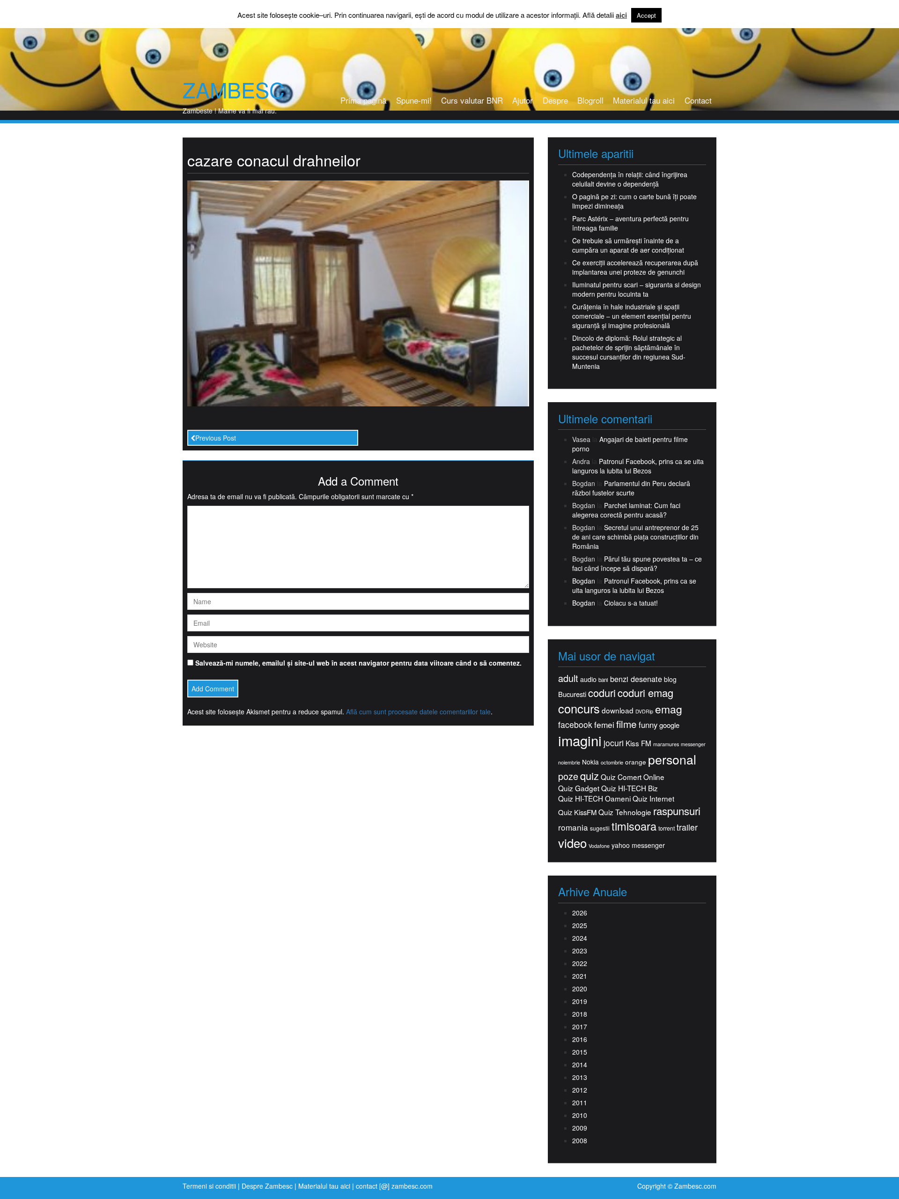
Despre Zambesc (267, 1186)
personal (672, 759)
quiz (589, 775)
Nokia (590, 761)
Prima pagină (363, 100)
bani (603, 679)
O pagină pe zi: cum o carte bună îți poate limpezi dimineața (634, 201)
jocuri (614, 743)
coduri (602, 692)
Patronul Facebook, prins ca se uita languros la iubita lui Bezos (638, 466)
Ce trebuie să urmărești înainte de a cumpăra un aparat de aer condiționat (628, 245)
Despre (555, 100)
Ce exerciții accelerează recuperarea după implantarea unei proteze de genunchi (635, 267)
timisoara (634, 826)
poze (568, 776)
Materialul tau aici (644, 100)
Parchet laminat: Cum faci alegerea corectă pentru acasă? (626, 510)
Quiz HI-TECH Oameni (594, 798)
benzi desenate (636, 679)
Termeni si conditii (209, 1186)
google (669, 725)
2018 (579, 1014)
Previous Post (215, 437)
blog (670, 679)
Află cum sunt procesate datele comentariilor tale (418, 711)
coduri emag (645, 692)
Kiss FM (638, 743)
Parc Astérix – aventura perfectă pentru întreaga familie (630, 223)
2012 (579, 1089)
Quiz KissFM (577, 812)
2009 (579, 1127)
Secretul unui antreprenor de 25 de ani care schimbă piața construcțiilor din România (635, 537)
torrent (666, 828)
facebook (575, 724)
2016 (579, 1039)
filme (626, 724)
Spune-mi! (414, 100)
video (572, 842)
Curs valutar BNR (472, 100)
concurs (579, 708)
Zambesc (233, 89)
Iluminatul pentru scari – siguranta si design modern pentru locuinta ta (636, 289)
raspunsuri (676, 810)
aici (621, 15)
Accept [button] (646, 15)
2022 (579, 963)
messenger (693, 744)
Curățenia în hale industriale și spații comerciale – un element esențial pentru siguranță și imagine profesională (631, 316)
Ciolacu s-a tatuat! (631, 602)
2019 (579, 1001)
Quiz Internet (653, 798)
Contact (698, 100)
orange (635, 761)
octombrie (612, 762)
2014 (579, 1064)
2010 (579, 1115)
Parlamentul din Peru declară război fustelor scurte (631, 488)
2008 (579, 1140)
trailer (687, 827)
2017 (579, 1026)
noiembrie (569, 762)
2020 (579, 988)
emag (668, 709)
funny (648, 724)
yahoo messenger (638, 845)
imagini (580, 740)
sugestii (600, 828)
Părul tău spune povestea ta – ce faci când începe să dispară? (637, 563)
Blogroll (590, 100)
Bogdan (583, 580)
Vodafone (599, 845)
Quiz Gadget (578, 788)
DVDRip (644, 711)
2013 (579, 1077)
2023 (579, 950)
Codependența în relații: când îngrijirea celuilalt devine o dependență (629, 179)
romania (573, 827)
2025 (579, 925)
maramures (666, 744)
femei (604, 724)
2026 (579, 912)
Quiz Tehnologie (624, 812)
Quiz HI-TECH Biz (629, 788)
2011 (579, 1102)
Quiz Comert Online (632, 777)
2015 (579, 1052)
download (618, 710)
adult (568, 678)
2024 (579, 938)
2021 (579, 976)
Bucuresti (572, 694)
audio (588, 679)
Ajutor (522, 100)
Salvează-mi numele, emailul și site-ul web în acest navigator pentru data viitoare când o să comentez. (358, 662)
